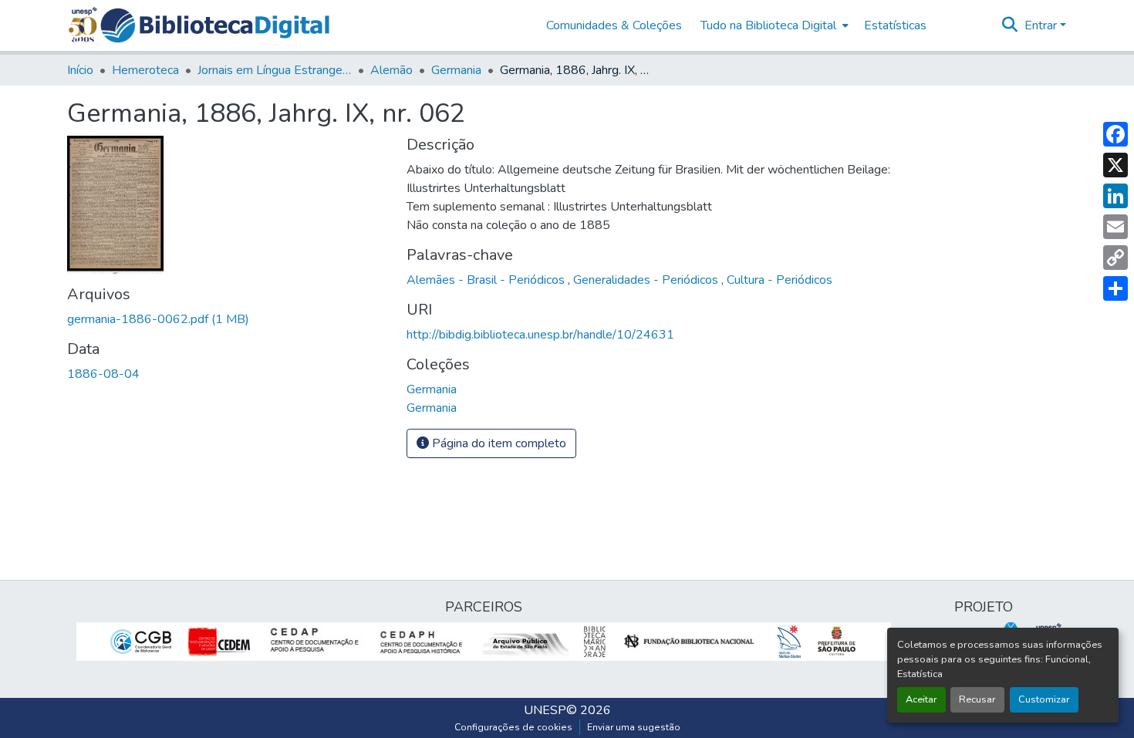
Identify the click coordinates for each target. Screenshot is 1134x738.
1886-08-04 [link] (103, 374)
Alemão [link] (391, 70)
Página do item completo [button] (497, 443)
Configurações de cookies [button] (513, 727)
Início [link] (80, 70)
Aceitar (921, 699)
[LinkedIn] (1115, 195)
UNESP (545, 710)
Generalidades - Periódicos (647, 279)
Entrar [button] (1042, 25)
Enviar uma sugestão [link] (633, 727)
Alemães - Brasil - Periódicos (487, 279)
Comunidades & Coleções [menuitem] (614, 25)
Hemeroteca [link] (145, 70)
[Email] (1115, 226)
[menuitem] (773, 25)
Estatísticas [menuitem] (895, 25)
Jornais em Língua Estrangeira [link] (274, 70)
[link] (227, 319)
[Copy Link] (1115, 257)
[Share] (1115, 288)
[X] (1115, 165)
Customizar (1044, 699)
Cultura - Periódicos (779, 279)
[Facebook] (1115, 134)
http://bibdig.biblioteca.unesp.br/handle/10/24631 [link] (540, 334)
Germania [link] (456, 70)
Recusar (977, 699)
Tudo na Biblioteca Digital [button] (768, 25)
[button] (215, 25)
